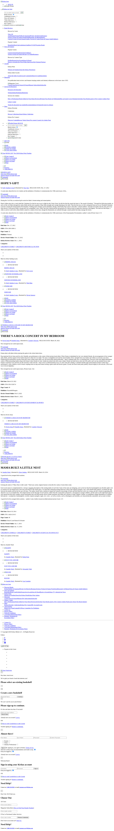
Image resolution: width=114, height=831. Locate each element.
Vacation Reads (40, 45)
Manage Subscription (35, 85)
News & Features (9, 18)
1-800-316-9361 (11, 787)
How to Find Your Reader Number (23, 808)
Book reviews (8, 14)
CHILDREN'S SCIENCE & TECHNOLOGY (45, 532)
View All (10, 34)
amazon (3, 175)
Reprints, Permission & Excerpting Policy (10, 617)
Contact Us (7, 622)
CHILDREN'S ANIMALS (8, 532)
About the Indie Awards (14, 76)
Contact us (7, 610)
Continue (20, 696)
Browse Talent (22, 120)
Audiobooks (11, 36)
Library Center (12, 102)
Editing (14, 93)
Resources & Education (14, 89)
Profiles (10, 60)
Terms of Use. (29, 747)
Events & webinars (47, 105)
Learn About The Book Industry (78, 602)
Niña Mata (29, 283)
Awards (21, 60)
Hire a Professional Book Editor (13, 602)
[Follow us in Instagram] (5, 641)
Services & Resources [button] (10, 86)
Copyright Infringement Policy (12, 614)
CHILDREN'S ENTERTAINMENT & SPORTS (30, 402)
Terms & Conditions (10, 613)
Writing (10, 93)
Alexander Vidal (27, 569)
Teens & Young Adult (46, 39)
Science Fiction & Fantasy (15, 37)
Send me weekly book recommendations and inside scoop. (17, 749)
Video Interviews (9, 20)
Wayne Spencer (30, 295)
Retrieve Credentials (23, 817)
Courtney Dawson (33, 340)
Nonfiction (26, 37)
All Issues (26, 85)
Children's (55, 39)
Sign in (3, 747)
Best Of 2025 (32, 45)
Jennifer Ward (6, 472)
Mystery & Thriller (28, 54)
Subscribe (43, 85)
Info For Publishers (33, 608)
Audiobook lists (23, 45)
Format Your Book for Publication (50, 99)
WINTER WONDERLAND (12, 280)
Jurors (33, 69)
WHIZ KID (7, 292)
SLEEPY (7, 554)
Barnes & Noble (10, 175)
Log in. (18, 717)
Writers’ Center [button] (8, 600)
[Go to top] (5, 646)
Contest (16, 608)
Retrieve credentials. (17, 726)
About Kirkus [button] (8, 606)
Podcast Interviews (9, 21)
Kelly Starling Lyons (8, 188)
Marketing (25, 93)
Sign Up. (19, 820)
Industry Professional (10, 744)
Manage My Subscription (24, 598)
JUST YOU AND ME (10, 566)
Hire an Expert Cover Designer (68, 99)
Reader (6, 741)
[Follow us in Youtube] (5, 643)
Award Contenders (26, 76)
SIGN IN (10, 4)
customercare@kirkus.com (26, 787)
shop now (4, 174)
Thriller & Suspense (24, 36)
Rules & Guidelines (37, 76)
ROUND (7, 578)
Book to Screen (12, 62)
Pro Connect (8, 23)
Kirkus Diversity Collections (12, 605)
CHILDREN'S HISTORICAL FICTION (27, 246)
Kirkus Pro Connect (26, 605)
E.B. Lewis (29, 271)
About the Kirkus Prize (25, 69)
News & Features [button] (9, 46)
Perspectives (15, 60)
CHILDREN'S (8, 169)
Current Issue (11, 85)
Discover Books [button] (8, 587)
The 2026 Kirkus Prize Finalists (22, 153)
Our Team (11, 608)
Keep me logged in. (6, 751)
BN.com (17, 175)
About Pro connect (31, 120)
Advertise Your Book (83, 99)
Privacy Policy (8, 611)
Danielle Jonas (15, 340)
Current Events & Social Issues (16, 39)
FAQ (19, 608)
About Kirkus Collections (26, 114)
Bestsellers (11, 45)
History (43, 37)
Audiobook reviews (10, 16)
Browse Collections (13, 114)
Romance (44, 36)
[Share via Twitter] (9, 159)
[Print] (6, 163)
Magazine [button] (7, 77)
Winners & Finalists (13, 69)
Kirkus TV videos (54, 592)
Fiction (17, 36)
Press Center (24, 608)
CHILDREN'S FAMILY (8, 246)
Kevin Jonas (6, 340)
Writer (6, 743)
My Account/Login (37, 605)
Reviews (6, 167)
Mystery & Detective (36, 36)
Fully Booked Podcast (39, 62)
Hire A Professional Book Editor (17, 99)
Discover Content (13, 120)
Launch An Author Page (44, 120)
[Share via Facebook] (10, 158)
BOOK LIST (9, 153)
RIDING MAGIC (9, 268)
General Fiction (12, 53)
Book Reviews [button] (8, 28)
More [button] (5, 106)
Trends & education (13, 105)
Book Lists (13, 592)
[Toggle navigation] (1, 9)
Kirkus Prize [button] (7, 593)
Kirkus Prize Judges (34, 595)
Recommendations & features (34, 105)
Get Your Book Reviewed (33, 99)
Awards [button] (6, 63)
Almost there (4, 714)
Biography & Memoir (35, 37)
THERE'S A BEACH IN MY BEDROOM (16, 424)
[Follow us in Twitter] (5, 639)
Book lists (16, 45)
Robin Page (26, 557)
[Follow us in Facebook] (4, 638)
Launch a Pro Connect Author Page (59, 602)
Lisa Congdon (27, 581)
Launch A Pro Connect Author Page (99, 99)
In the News (20, 62)
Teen (24, 53)
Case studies (22, 105)
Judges (45, 76)
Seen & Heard (27, 60)
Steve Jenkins (23, 472)
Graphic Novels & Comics (32, 39)
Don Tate (26, 188)
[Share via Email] (9, 161)
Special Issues (19, 85)
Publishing (19, 93)
